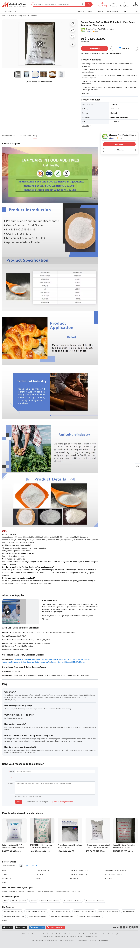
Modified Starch (79, 662)
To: (13, 777)
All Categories (9, 11)
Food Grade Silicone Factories (36, 911)
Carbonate (33, 16)
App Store (7, 927)
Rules (136, 11)
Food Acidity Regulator (77, 874)
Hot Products (26, 934)
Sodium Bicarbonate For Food (14, 916)
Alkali (38, 878)
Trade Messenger (37, 927)
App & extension (112, 11)
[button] (82, 4)
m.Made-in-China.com (75, 936)
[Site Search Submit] (89, 4)
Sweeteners (108, 878)
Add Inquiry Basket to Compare (40, 81)
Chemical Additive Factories (60, 911)
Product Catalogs (33, 866)
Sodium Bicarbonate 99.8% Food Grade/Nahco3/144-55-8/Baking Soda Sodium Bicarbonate (13, 847)
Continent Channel (95, 934)
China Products (36, 934)
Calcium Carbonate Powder (95, 901)
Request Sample (115, 53)
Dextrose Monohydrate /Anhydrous (27, 659)
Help (99, 11)
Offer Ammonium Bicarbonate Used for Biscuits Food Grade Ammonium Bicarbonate (98, 847)
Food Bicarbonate (128, 911)
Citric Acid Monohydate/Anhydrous (53, 659)
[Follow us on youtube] (130, 927)
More (4, 920)
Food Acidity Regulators (78, 870)
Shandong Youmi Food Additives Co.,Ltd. (100, 29)
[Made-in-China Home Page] (14, 4)
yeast (4, 870)
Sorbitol (54, 662)
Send (18, 801)
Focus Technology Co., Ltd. (55, 940)
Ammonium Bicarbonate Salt (108, 911)
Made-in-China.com (60, 936)
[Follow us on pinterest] (133, 927)
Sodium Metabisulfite (42, 662)
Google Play (21, 927)
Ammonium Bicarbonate (11, 662)
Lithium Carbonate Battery (50, 901)
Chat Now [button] (125, 48)
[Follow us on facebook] (121, 927)
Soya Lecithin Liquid (65, 662)
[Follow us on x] (124, 927)
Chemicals (12, 16)
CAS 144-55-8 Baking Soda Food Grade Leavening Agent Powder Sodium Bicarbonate (41, 847)
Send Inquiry (95, 48)
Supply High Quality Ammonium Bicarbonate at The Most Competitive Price (124, 847)
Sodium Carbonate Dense (72, 901)
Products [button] (37, 4)
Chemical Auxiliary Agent (112, 874)
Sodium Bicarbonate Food (37, 916)
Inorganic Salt (22, 16)
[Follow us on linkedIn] (137, 927)
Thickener (73, 878)
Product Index (107, 934)
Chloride (34, 901)
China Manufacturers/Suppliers (52, 934)
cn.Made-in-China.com (90, 936)
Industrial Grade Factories (13, 911)
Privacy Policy (103, 940)
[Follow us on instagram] (127, 927)
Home (4, 16)
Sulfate (4, 874)
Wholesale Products (70, 934)
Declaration (93, 940)
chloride (39, 874)
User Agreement (82, 940)
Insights (116, 934)
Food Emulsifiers (41, 870)
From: (12, 772)
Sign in (135, 6)
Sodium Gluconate (27, 662)
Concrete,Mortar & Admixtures (114, 870)
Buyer (90, 11)
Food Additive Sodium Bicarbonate (62, 916)
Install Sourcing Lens (57, 927)
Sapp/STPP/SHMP (73, 659)
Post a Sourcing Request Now (63, 802)
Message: (11, 783)
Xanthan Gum (86, 659)
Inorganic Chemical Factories (84, 911)
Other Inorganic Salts (19, 901)
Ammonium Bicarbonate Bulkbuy (90, 916)
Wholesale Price (83, 934)
